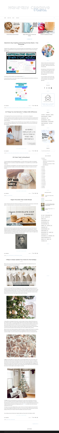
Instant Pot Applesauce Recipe (29, 34)
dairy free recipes (10, 255)
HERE (23, 76)
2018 (43, 173)
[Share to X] (34, 105)
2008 (43, 186)
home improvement (44, 121)
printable (24, 107)
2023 (43, 166)
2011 (43, 183)
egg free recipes (16, 255)
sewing (48, 239)
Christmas (8, 419)
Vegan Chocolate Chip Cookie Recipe (21, 199)
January (44, 159)
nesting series (51, 121)
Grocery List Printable (48, 200)
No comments (6, 105)
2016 (43, 176)
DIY (7, 195)
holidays (20, 107)
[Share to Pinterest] (35, 105)
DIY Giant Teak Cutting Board (21, 157)
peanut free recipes (44, 123)
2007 (43, 187)
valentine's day (28, 107)
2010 (43, 184)
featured (16, 107)
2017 (43, 174)
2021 (43, 169)
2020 (43, 170)
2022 (43, 167)
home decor (10, 195)
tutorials (43, 114)
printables (50, 235)
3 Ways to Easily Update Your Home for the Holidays (21, 259)
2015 (43, 177)
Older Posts (35, 423)
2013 (43, 180)
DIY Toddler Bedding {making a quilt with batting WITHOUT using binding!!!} (49, 205)
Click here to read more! (21, 148)
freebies (49, 116)
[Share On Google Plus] (37, 105)
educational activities (11, 107)
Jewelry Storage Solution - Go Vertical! (49, 209)
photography (43, 235)
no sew (50, 232)
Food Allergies (47, 215)
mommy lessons (43, 230)
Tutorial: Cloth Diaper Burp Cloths (49, 196)
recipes (21, 255)
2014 (43, 179)
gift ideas (50, 123)
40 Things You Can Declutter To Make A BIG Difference (21, 112)
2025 (43, 158)
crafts (42, 218)
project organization (45, 237)
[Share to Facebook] (32, 105)
